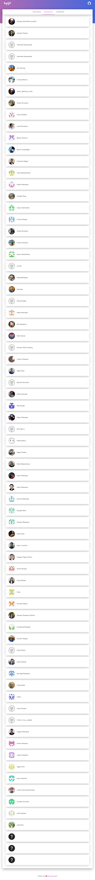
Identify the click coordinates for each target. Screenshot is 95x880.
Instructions (37, 12)
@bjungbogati (52, 876)
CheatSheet (60, 12)
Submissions (48, 12)
